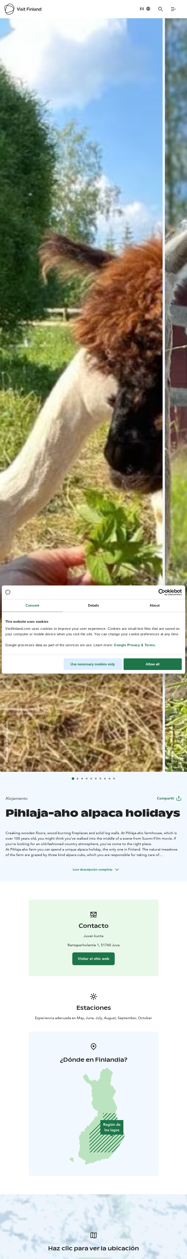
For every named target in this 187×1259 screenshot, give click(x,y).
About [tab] (155, 605)
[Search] (160, 9)
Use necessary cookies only (92, 664)
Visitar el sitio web (93, 958)
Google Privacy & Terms (134, 645)
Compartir (165, 798)
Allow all (152, 664)
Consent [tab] (32, 605)
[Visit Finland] (23, 9)
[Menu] (173, 9)
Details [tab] (93, 605)
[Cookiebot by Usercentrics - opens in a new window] (162, 592)
